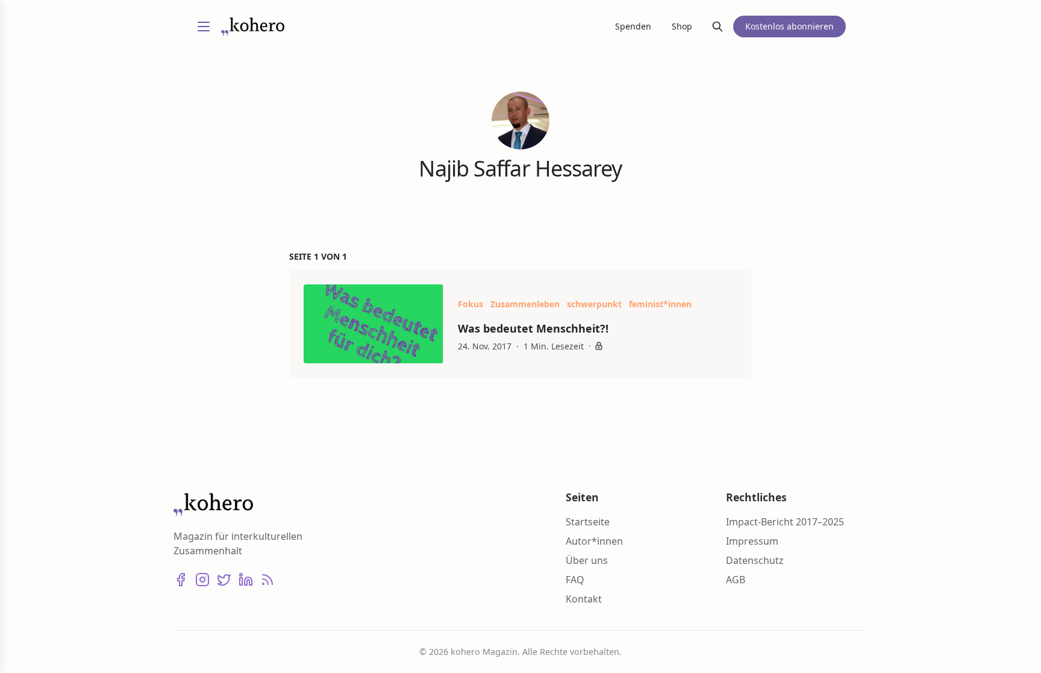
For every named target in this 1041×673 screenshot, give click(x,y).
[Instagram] (202, 579)
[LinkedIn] (246, 579)
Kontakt (584, 599)
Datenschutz (755, 560)
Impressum (752, 541)
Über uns (587, 560)
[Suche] (717, 26)
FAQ (575, 579)
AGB (735, 579)
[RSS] (267, 579)
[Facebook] (181, 579)
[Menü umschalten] (203, 26)
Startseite (588, 521)
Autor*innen (594, 541)
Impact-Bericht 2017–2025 (785, 521)
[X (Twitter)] (224, 579)
